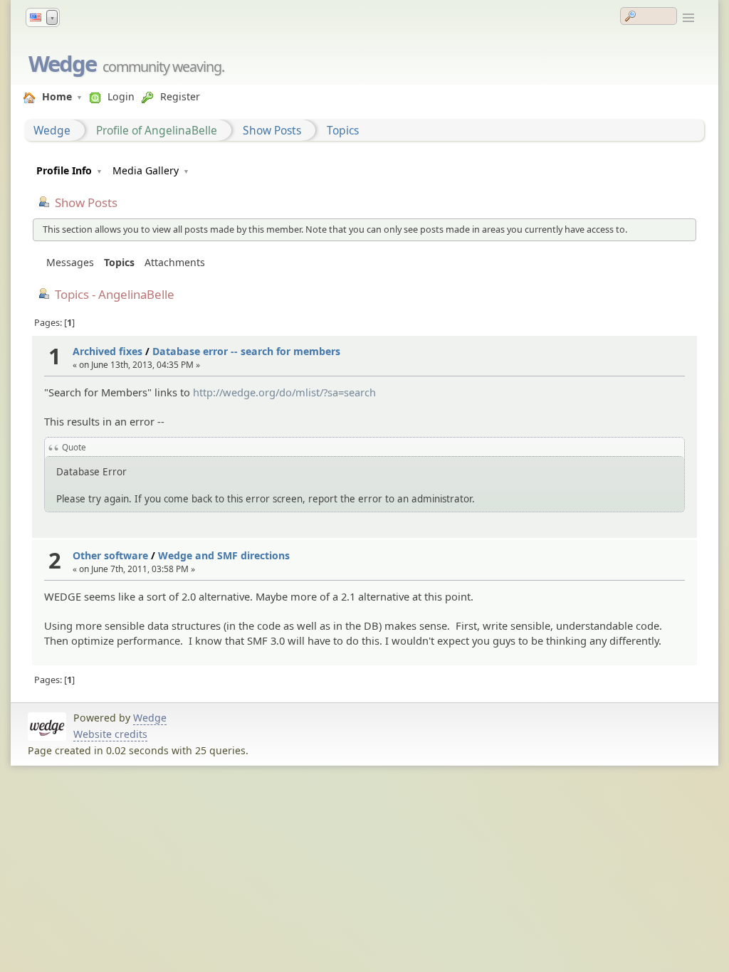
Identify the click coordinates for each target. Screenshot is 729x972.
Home (57, 96)
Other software (110, 555)
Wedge (62, 63)
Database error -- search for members (246, 351)
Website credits (110, 734)
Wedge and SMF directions (224, 555)
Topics (343, 130)
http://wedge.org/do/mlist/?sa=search (284, 392)
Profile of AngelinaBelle (156, 130)
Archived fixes (107, 351)
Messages (70, 262)
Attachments (175, 262)
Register (180, 96)
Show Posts (272, 130)
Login (121, 96)
